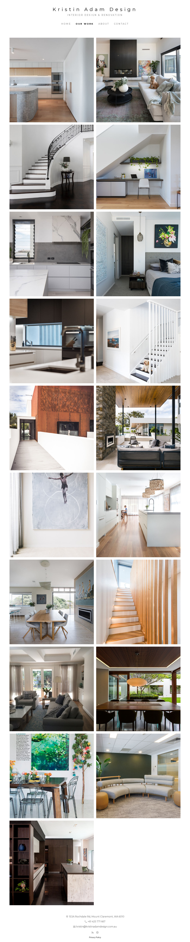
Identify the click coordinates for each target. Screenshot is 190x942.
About (103, 23)
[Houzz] (93, 932)
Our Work (85, 23)
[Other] (97, 932)
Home (66, 23)
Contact (121, 23)
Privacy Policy (95, 937)
